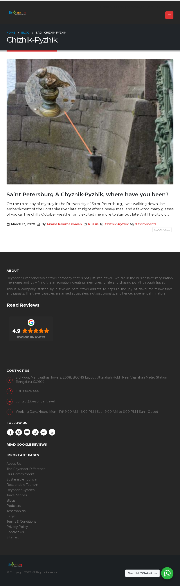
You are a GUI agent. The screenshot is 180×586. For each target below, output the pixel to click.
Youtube (27, 432)
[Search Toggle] (171, 7)
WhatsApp (52, 432)
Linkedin (43, 432)
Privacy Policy (17, 527)
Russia (93, 224)
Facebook (10, 432)
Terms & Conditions (21, 521)
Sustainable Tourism (22, 479)
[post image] (90, 121)
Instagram (35, 432)
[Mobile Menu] (169, 15)
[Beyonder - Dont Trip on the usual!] (18, 12)
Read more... (162, 229)
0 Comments (146, 224)
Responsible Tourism (22, 485)
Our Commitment (20, 474)
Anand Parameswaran (64, 224)
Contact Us (15, 532)
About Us (14, 464)
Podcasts (14, 506)
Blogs (11, 500)
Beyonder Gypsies (20, 490)
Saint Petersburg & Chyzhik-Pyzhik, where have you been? (87, 194)
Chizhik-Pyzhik (117, 224)
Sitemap (13, 537)
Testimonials (16, 511)
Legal (11, 516)
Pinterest (18, 432)
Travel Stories (17, 495)
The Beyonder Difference (26, 469)
